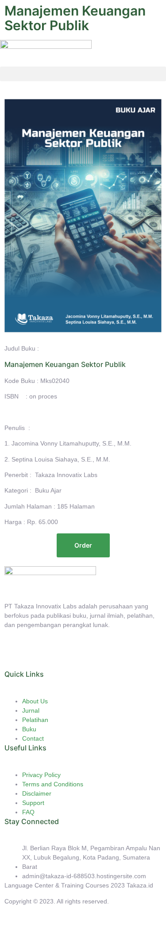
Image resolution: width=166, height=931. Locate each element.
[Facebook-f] (15, 656)
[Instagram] (63, 656)
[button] (83, 74)
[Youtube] (87, 656)
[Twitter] (39, 656)
